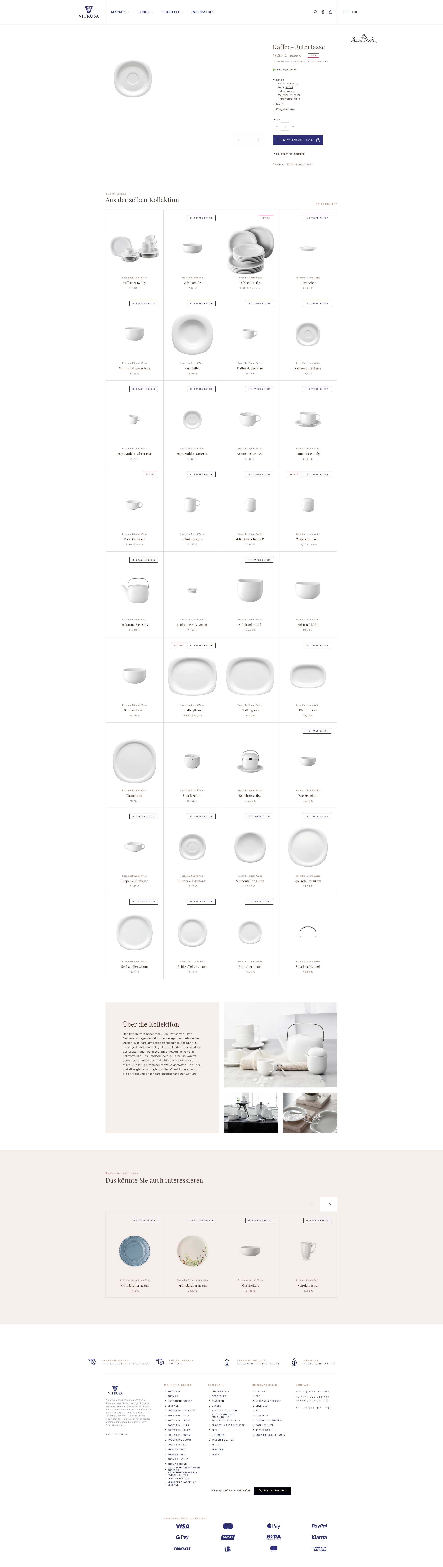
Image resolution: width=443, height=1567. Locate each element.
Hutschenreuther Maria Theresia (184, 1468)
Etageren (218, 1401)
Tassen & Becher (223, 1440)
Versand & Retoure (268, 1401)
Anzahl (276, 119)
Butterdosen (220, 1391)
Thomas (173, 1396)
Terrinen (218, 1449)
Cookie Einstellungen (270, 1435)
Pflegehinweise (285, 109)
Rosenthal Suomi (179, 1440)
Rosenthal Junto (179, 1420)
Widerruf (262, 1415)
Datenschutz (265, 1425)
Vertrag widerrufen (272, 1490)
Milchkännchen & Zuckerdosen (223, 1415)
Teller (216, 1444)
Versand (289, 61)
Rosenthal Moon (179, 1435)
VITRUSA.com (121, 1434)
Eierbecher (219, 1396)
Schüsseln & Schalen (226, 1420)
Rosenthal (293, 83)
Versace (173, 1406)
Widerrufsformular (269, 1420)
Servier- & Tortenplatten (229, 1425)
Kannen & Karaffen (224, 1411)
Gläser (216, 1406)
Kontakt (261, 1391)
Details (280, 79)
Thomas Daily (177, 1454)
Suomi (289, 87)
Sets (215, 1430)
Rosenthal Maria (179, 1430)
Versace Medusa (179, 1478)
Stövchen (218, 1435)
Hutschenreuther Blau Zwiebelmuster (184, 1473)
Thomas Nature (178, 1459)
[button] (120, 12)
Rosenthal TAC (178, 1444)
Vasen (215, 1454)
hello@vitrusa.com (313, 1391)
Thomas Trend (177, 1464)
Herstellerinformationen (290, 153)
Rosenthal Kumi (178, 1425)
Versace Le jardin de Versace (182, 1483)
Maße (279, 103)
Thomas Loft (176, 1449)
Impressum (263, 1430)
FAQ (258, 1396)
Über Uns (262, 1406)
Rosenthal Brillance (182, 1411)
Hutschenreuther (180, 1401)
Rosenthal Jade (178, 1415)
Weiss (290, 91)
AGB (258, 1411)
